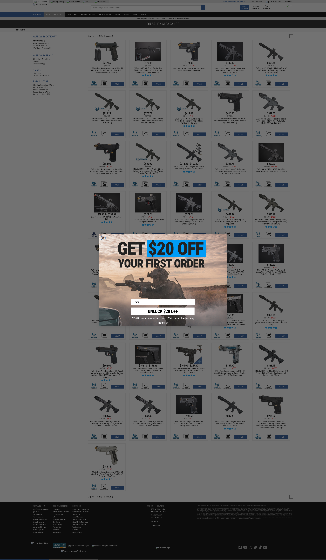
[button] (163, 313)
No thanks (163, 322)
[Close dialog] (103, 238)
